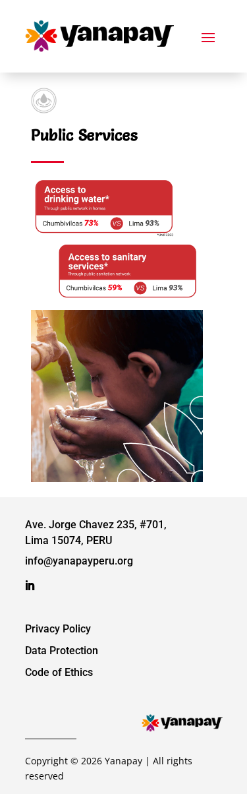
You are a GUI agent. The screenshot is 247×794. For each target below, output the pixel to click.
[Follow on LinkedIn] (29, 585)
